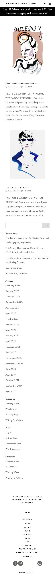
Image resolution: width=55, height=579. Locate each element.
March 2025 (11, 319)
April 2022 (10, 330)
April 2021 (10, 341)
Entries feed (11, 438)
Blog (27, 531)
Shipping (27, 545)
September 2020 (14, 363)
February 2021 (12, 347)
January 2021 (12, 352)
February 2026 (12, 285)
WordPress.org (12, 449)
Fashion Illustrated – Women (17, 188)
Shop (27, 542)
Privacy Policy (27, 549)
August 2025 (12, 308)
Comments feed (13, 443)
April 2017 (10, 391)
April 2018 (10, 375)
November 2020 (13, 358)
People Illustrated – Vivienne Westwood (21, 84)
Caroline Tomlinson (14, 87)
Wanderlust (11, 409)
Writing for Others (14, 420)
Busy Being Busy (13, 268)
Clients (27, 535)
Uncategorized (12, 403)
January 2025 (12, 324)
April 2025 (10, 313)
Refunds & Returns (27, 553)
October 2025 (12, 296)
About (27, 527)
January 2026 (12, 291)
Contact (28, 556)
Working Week (12, 415)
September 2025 (14, 302)
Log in (8, 432)
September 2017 (13, 386)
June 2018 (10, 369)
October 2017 (12, 380)
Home (28, 524)
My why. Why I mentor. (16, 273)
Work (27, 538)
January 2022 (12, 336)
